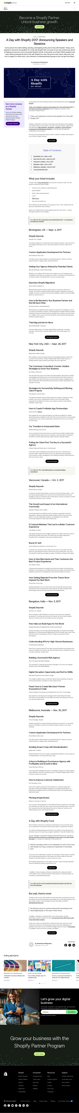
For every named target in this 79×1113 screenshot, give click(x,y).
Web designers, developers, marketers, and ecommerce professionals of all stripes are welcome (50, 128)
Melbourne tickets (52, 814)
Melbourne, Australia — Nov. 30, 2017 (44, 167)
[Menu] (74, 3)
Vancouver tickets (52, 594)
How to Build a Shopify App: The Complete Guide (37, 976)
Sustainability (22, 1091)
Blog (48, 1076)
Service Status (66, 1085)
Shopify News (41, 36)
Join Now (67, 2)
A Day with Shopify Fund (40, 169)
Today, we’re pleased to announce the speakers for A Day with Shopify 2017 (51, 107)
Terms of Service (25, 1101)
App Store (36, 1082)
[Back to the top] (5, 1074)
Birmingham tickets (52, 337)
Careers (20, 1082)
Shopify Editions (22, 1079)
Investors (21, 1085)
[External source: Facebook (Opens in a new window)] (65, 945)
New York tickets (52, 461)
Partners (35, 1085)
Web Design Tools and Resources (13, 973)
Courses (49, 1085)
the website (71, 926)
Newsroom (21, 1088)
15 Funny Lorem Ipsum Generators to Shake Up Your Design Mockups (62, 976)
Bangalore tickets (52, 703)
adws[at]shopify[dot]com (36, 903)
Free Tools (50, 1088)
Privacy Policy (43, 1101)
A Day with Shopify (43, 182)
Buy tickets (52, 140)
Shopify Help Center (67, 1076)
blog (35, 36)
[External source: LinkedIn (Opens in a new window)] (73, 945)
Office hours (35, 198)
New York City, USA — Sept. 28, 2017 (44, 159)
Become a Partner (12, 123)
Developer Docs (37, 1076)
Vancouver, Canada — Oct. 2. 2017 (43, 161)
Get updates (71, 1012)
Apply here (52, 867)
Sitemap (53, 1101)
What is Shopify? (23, 1076)
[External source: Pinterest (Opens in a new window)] (27, 1105)
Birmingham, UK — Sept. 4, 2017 (43, 156)
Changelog (50, 1091)
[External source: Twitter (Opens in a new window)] (69, 945)
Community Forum (67, 1079)
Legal (34, 1101)
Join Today (39, 27)
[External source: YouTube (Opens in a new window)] (12, 1105)
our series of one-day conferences (39, 109)
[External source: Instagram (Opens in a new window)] (16, 1105)
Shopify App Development (35, 973)
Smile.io (40, 412)
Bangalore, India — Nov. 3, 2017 (43, 164)
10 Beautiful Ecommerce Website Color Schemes (14, 976)
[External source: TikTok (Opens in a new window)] (20, 1105)
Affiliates (35, 1088)
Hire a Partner (65, 1082)
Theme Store (36, 1079)
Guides (49, 1082)
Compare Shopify (52, 1079)
